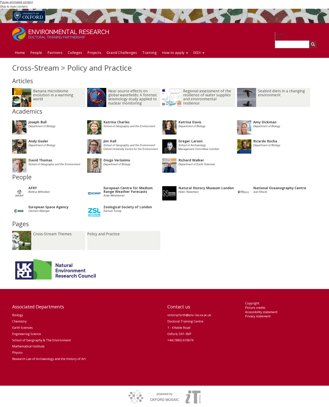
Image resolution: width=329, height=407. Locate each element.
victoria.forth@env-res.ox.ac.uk (189, 315)
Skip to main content (13, 6)
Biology (17, 315)
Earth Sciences (22, 328)
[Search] (313, 44)
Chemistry (19, 321)
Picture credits (255, 308)
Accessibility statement (261, 312)
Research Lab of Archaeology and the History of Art (49, 359)
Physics (17, 352)
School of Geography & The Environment (41, 340)
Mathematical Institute (28, 346)
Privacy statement (258, 316)
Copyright (252, 303)
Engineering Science (26, 334)
